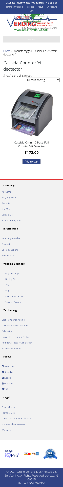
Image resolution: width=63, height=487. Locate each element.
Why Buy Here (9, 197)
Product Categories (11, 220)
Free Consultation (14, 296)
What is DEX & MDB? (12, 348)
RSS (6, 389)
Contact (30, 6)
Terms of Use (8, 412)
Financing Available (14, 6)
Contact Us (7, 214)
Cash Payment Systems (13, 319)
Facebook (9, 366)
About (40, 6)
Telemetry (7, 331)
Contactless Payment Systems (16, 336)
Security (6, 203)
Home (6, 51)
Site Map (6, 208)
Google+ (8, 377)
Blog (7, 290)
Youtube (8, 383)
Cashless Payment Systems (15, 325)
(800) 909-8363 (23, 2)
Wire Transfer (8, 255)
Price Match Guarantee (13, 424)
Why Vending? (12, 273)
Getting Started (12, 279)
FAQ (7, 284)
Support (6, 244)
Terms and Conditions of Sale (16, 418)
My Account (52, 6)
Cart (31, 10)
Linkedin (8, 372)
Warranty (6, 430)
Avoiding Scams (12, 302)
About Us (6, 191)
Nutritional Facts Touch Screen (17, 342)
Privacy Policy (8, 407)
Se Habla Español (10, 249)
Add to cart (31, 161)
